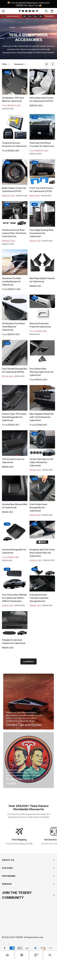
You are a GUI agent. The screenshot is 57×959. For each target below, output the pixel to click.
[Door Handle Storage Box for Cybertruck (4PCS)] (14, 352)
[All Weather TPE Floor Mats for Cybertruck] (14, 82)
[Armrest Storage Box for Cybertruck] (14, 533)
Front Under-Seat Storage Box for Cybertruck (38, 507)
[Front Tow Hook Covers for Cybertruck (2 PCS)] (42, 172)
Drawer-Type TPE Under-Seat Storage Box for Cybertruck (14, 417)
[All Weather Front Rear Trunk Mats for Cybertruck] (14, 307)
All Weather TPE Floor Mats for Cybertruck (13, 99)
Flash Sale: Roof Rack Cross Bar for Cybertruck (42, 144)
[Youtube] (45, 921)
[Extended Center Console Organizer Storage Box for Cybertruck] (42, 578)
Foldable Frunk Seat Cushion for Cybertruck (13, 641)
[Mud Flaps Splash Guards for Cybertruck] (42, 262)
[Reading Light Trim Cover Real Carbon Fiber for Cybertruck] (42, 533)
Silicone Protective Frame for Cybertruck (40, 325)
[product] (7, 955)
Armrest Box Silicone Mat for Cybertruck (14, 506)
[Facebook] (13, 921)
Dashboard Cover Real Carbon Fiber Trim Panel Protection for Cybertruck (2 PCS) (14, 233)
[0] (52, 11)
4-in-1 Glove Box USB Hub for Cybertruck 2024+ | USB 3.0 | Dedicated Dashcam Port (14, 598)
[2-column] (52, 64)
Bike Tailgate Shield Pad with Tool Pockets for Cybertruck (41, 417)
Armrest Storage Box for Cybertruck (14, 551)
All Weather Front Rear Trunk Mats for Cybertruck (13, 326)
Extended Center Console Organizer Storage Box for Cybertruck (39, 598)
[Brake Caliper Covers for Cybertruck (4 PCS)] (14, 172)
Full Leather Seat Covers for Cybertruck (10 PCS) (42, 99)
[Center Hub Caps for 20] (42, 443)
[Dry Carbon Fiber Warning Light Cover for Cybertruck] (42, 352)
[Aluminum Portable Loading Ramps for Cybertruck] (14, 262)
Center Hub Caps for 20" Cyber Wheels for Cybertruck (42, 462)
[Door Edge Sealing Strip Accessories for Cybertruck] (42, 214)
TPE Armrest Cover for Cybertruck (13, 461)
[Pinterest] (5, 921)
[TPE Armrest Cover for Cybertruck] (14, 443)
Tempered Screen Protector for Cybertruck (14, 144)
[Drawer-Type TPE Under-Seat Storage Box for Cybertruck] (14, 398)
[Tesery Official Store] (28, 11)
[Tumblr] (37, 921)
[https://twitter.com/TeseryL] (29, 921)
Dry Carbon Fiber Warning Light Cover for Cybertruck (42, 371)
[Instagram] (21, 921)
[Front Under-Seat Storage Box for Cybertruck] (42, 488)
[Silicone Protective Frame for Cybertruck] (42, 307)
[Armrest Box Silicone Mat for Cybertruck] (14, 488)
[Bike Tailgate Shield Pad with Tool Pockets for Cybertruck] (42, 398)
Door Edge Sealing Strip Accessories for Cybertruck (41, 233)
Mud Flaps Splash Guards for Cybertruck (42, 280)
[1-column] (46, 64)
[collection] (21, 955)
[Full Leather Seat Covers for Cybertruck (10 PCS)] (42, 82)
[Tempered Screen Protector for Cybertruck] (14, 127)
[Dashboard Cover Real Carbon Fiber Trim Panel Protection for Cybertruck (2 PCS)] (14, 214)
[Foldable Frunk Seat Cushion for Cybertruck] (14, 624)
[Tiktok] (5, 929)
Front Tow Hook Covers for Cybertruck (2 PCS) (41, 189)
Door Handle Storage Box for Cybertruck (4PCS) (14, 370)
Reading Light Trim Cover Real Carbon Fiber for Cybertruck (42, 552)
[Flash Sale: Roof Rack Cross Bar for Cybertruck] (42, 127)
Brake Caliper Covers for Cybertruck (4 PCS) (14, 189)
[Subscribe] (52, 914)
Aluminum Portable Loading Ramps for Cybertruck (11, 281)
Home (12, 27)
